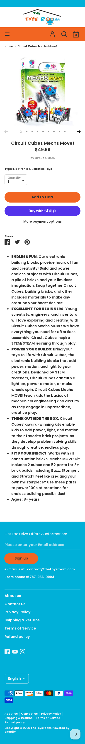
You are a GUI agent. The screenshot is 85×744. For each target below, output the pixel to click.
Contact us (15, 603)
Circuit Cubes (45, 158)
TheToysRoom (41, 728)
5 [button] (43, 131)
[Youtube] (15, 651)
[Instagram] (22, 651)
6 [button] (48, 131)
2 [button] (26, 131)
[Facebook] (7, 651)
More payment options (42, 221)
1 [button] (21, 132)
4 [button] (37, 131)
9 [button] (65, 131)
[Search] (64, 32)
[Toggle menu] (7, 34)
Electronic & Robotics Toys (32, 169)
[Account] (52, 32)
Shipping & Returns (22, 620)
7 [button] (54, 131)
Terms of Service (20, 628)
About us (13, 595)
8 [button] (59, 131)
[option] (42, 90)
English (14, 678)
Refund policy (17, 636)
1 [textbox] (8, 181)
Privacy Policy (18, 612)
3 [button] (32, 131)
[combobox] (16, 179)
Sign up (21, 558)
